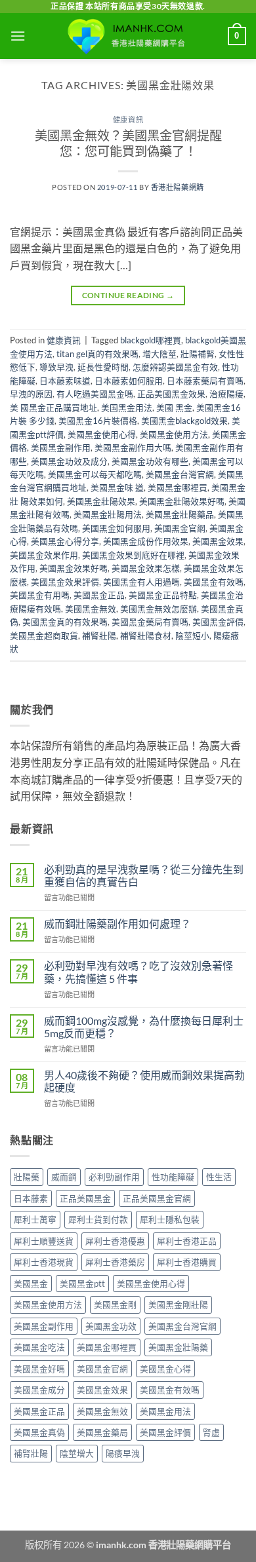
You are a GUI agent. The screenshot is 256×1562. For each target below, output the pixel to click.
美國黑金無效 (90, 608)
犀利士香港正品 (187, 1241)
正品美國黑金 (85, 1198)
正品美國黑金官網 (157, 1198)
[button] (18, 36)
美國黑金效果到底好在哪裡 (133, 555)
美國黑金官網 (179, 528)
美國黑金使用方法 (174, 434)
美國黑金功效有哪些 (150, 461)
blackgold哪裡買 (150, 340)
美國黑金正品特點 (163, 595)
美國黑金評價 (218, 622)
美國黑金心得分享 (65, 541)
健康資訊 (128, 119)
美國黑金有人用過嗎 (141, 582)
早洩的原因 (31, 394)
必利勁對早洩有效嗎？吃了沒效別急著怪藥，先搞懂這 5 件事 (138, 971)
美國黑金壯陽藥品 (180, 514)
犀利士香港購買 (187, 1262)
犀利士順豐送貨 (44, 1241)
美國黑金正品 (99, 595)
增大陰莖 (159, 354)
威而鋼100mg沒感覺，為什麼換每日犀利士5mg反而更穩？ (144, 1026)
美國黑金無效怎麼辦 (158, 608)
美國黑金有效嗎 (214, 582)
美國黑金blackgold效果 (184, 420)
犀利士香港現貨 (44, 1262)
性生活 (219, 1177)
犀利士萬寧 (35, 1219)
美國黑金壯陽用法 (108, 514)
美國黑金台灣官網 (180, 474)
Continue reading (128, 295)
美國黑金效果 (218, 541)
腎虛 (211, 1432)
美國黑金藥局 (102, 1432)
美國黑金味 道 (117, 487)
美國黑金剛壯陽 (178, 1304)
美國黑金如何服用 (116, 528)
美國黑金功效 (111, 1326)
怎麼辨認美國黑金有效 (175, 367)
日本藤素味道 (65, 380)
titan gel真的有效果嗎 (97, 354)
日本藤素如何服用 (129, 380)
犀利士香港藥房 (115, 1262)
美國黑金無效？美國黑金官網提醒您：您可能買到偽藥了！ (128, 143)
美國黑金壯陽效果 (101, 501)
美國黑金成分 (39, 1389)
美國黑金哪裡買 (177, 487)
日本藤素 (31, 1198)
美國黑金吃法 (39, 1347)
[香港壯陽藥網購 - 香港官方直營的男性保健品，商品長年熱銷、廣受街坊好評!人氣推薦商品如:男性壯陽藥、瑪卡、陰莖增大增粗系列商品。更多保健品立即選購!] (128, 36)
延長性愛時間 (103, 367)
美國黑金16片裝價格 (97, 420)
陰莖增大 (77, 1453)
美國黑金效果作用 (44, 555)
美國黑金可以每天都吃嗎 (95, 474)
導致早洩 (56, 367)
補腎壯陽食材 (145, 635)
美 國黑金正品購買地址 (53, 407)
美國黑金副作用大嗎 (133, 447)
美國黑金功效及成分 (69, 461)
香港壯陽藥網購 (177, 187)
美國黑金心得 (165, 1368)
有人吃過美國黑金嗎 (94, 394)
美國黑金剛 (115, 1304)
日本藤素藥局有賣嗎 (205, 380)
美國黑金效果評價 (65, 582)
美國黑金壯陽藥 (178, 1347)
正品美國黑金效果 (171, 394)
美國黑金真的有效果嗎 (65, 622)
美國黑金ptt (82, 1283)
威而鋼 (64, 1177)
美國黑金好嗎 (39, 1368)
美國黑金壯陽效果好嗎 (181, 501)
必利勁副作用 (114, 1177)
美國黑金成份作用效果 (145, 541)
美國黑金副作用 (61, 447)
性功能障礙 (173, 1177)
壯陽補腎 (198, 354)
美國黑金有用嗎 (40, 595)
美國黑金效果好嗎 (73, 568)
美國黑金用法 (165, 1411)
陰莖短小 (192, 635)
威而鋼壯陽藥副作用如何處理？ (117, 923)
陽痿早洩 (123, 1453)
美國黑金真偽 (39, 1432)
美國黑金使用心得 (102, 434)
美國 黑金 (174, 407)
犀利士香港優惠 (115, 1241)
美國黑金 (31, 1283)
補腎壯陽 (99, 635)
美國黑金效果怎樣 (146, 568)
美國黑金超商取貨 (44, 635)
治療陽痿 (226, 394)
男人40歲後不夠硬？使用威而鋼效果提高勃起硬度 (144, 1081)
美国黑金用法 (126, 407)
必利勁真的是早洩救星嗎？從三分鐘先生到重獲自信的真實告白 (144, 875)
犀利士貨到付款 (98, 1219)
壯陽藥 (26, 1177)
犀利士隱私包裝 (170, 1219)
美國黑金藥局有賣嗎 (150, 622)
